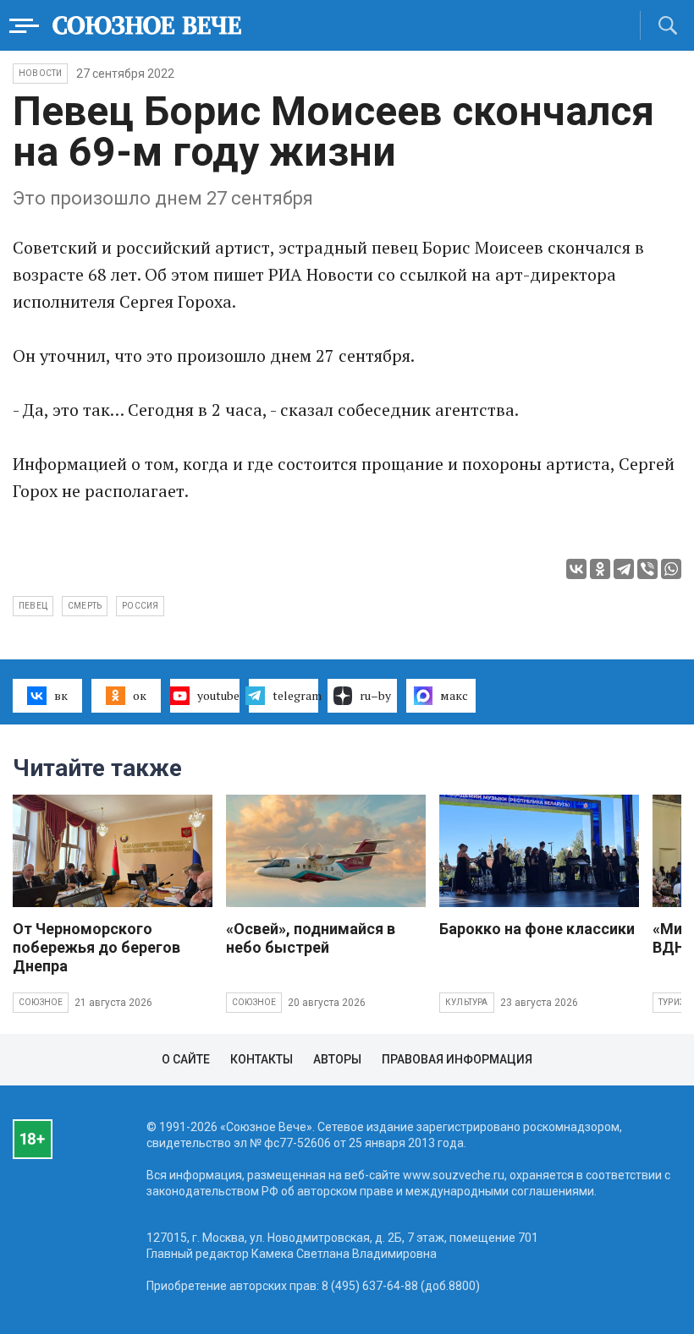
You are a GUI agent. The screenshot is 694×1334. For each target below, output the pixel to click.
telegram (295, 695)
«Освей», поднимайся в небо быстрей (310, 938)
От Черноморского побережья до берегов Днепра (96, 947)
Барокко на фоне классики (537, 929)
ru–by (375, 695)
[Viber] (647, 569)
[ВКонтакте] (576, 569)
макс (454, 695)
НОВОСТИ (40, 73)
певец (33, 605)
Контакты (261, 1059)
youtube (218, 695)
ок (139, 695)
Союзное (41, 1002)
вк (61, 695)
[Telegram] (624, 569)
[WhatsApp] (671, 569)
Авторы (337, 1059)
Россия (140, 605)
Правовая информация (457, 1059)
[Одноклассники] (600, 569)
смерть (85, 605)
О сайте (186, 1059)
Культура (466, 1002)
